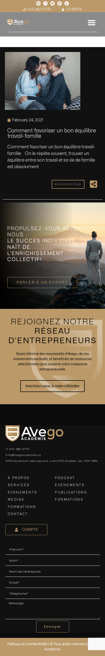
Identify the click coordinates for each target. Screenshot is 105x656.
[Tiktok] (66, 3)
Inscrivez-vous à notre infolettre (52, 386)
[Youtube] (52, 3)
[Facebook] (38, 3)
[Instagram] (45, 3)
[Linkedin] (59, 3)
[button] (91, 22)
